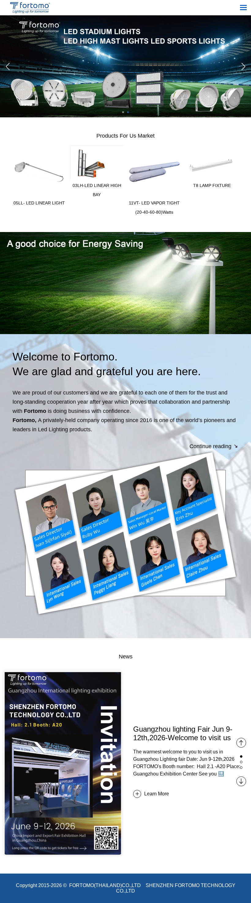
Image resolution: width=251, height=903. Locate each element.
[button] (123, 112)
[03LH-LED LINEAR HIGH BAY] (96, 147)
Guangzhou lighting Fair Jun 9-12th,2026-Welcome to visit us (182, 733)
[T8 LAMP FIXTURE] (211, 147)
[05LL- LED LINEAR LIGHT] (39, 147)
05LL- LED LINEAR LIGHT (39, 202)
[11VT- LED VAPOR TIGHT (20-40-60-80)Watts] (154, 147)
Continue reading (211, 446)
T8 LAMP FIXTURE (212, 185)
